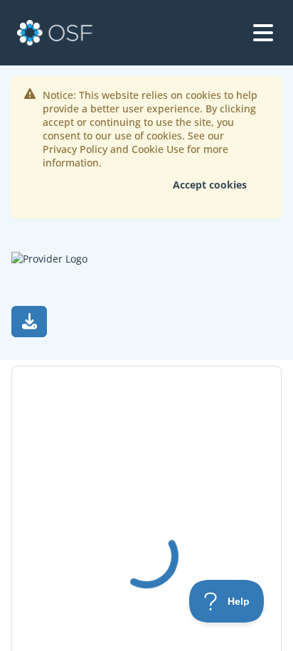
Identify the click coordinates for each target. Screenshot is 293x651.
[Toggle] (263, 33)
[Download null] (29, 321)
